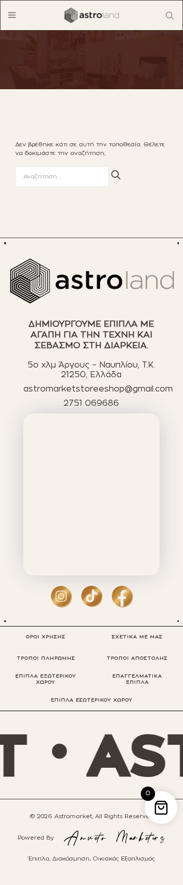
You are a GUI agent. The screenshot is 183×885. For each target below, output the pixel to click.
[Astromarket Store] (91, 15)
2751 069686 (91, 403)
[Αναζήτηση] (116, 175)
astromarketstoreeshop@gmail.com (98, 389)
